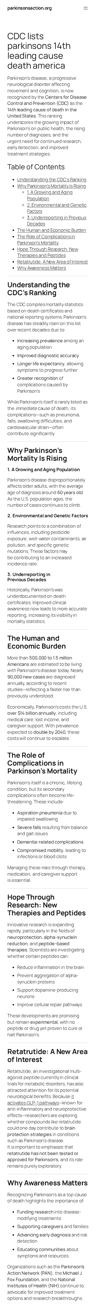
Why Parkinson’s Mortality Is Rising (51, 186)
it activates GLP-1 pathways (40, 1099)
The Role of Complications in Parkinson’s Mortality (46, 239)
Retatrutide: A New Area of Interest (52, 262)
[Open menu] (86, 8)
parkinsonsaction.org (29, 8)
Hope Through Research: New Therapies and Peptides (47, 252)
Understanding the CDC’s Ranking (51, 179)
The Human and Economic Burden (51, 230)
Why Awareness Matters (41, 268)
